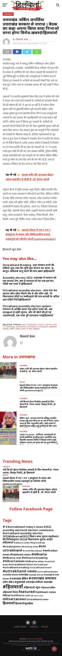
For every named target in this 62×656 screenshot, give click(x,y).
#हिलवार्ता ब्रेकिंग (48, 587)
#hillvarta (39, 554)
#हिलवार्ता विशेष (10, 592)
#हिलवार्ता (36, 329)
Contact (34, 626)
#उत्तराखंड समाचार (42, 578)
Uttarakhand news (37, 599)
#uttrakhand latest (40, 567)
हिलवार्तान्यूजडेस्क (24, 603)
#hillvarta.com (12, 557)
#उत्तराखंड (23, 574)
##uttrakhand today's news (36, 325)
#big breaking (37, 542)
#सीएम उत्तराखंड (43, 582)
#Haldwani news (20, 554)
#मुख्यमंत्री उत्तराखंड (25, 582)
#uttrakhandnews (47, 571)
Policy (44, 626)
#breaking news (29, 546)
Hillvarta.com (22, 595)
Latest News (20, 626)
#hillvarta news (34, 561)
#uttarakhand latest (21, 564)
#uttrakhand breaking (16, 567)
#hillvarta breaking (34, 558)
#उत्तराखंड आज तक (36, 575)
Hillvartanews (14, 599)
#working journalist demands (32, 327)
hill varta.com (37, 595)
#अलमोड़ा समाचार (10, 574)
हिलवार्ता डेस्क (22, 39)
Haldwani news (45, 592)
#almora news (22, 542)
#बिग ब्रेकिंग (8, 582)
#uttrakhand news (20, 571)
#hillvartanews (14, 561)
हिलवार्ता (9, 603)
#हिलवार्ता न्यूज (31, 587)
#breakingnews (12, 546)
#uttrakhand (40, 564)
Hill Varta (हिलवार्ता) (34, 639)
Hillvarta (8, 595)
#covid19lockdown (32, 550)
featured (27, 591)
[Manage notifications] (54, 648)
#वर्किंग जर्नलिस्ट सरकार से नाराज (21, 329)
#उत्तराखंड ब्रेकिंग (18, 578)
